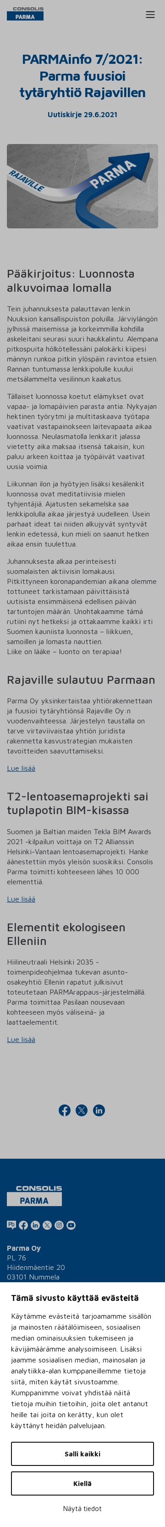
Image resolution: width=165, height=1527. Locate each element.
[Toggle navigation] (150, 15)
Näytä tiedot (82, 1508)
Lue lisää (21, 768)
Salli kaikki (82, 1454)
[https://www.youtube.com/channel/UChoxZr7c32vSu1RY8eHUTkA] (71, 1225)
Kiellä (82, 1483)
